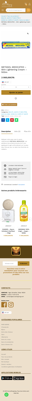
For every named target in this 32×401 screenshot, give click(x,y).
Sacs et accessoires (7, 342)
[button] (5, 223)
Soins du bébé (5, 114)
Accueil (3, 354)
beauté (7, 116)
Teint (2, 334)
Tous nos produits (6, 357)
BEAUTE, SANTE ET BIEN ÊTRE (18, 112)
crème (16, 116)
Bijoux (3, 329)
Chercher (28, 10)
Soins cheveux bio (6, 344)
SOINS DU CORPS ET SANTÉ (19, 114)
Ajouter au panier (16, 92)
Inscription (21, 184)
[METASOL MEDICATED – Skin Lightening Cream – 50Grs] (3, 120)
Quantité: (3, 84)
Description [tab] (6, 131)
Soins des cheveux (7, 332)
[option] (8, 218)
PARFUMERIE (5, 324)
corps (11, 116)
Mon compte (5, 359)
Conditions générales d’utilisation (11, 366)
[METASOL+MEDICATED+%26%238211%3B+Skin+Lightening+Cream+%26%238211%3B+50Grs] (7, 120)
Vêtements (4, 337)
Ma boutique (5, 361)
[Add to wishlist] (16, 98)
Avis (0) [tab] (17, 131)
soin (20, 116)
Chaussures (4, 327)
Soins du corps (5, 339)
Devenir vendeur (6, 364)
